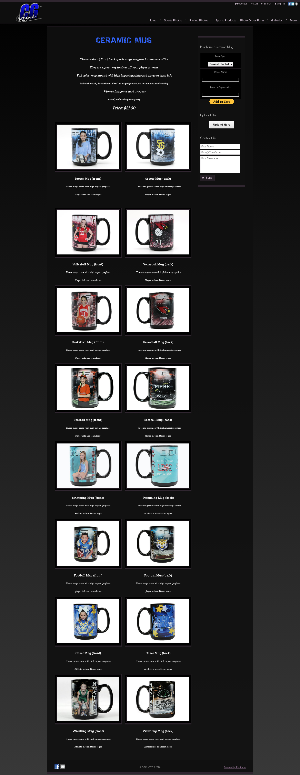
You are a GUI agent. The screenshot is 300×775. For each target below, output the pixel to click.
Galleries (277, 20)
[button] (207, 178)
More (293, 20)
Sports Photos (173, 20)
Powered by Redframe (235, 767)
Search (267, 3)
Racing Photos (198, 20)
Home (153, 20)
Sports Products (226, 20)
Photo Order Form (252, 20)
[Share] (293, 3)
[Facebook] (56, 766)
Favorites (242, 3)
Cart (255, 3)
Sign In (281, 3)
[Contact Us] (62, 766)
